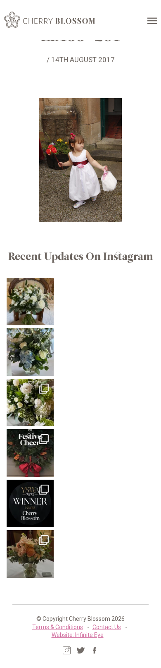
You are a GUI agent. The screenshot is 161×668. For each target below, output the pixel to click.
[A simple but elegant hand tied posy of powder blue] (30, 352)
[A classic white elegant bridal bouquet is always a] (30, 301)
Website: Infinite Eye (78, 635)
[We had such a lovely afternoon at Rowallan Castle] (30, 554)
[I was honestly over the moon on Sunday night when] (30, 503)
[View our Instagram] (66, 650)
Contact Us (106, 627)
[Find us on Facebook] (94, 650)
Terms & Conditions (57, 627)
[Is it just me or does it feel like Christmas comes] (30, 453)
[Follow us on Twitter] (80, 650)
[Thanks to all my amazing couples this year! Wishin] (30, 402)
